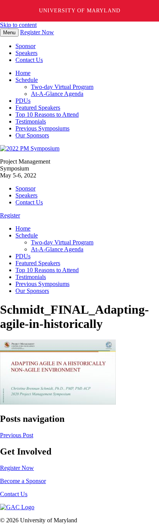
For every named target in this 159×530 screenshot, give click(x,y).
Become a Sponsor (23, 481)
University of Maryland (79, 10)
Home (22, 73)
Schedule (26, 80)
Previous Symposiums (42, 128)
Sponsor (25, 46)
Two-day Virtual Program (62, 87)
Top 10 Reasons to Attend (47, 114)
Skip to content (18, 25)
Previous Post (16, 435)
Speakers (26, 53)
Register (10, 215)
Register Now (37, 32)
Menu (9, 32)
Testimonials (30, 121)
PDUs (22, 100)
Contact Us (29, 60)
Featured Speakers (37, 107)
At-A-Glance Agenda (57, 93)
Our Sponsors (32, 135)
